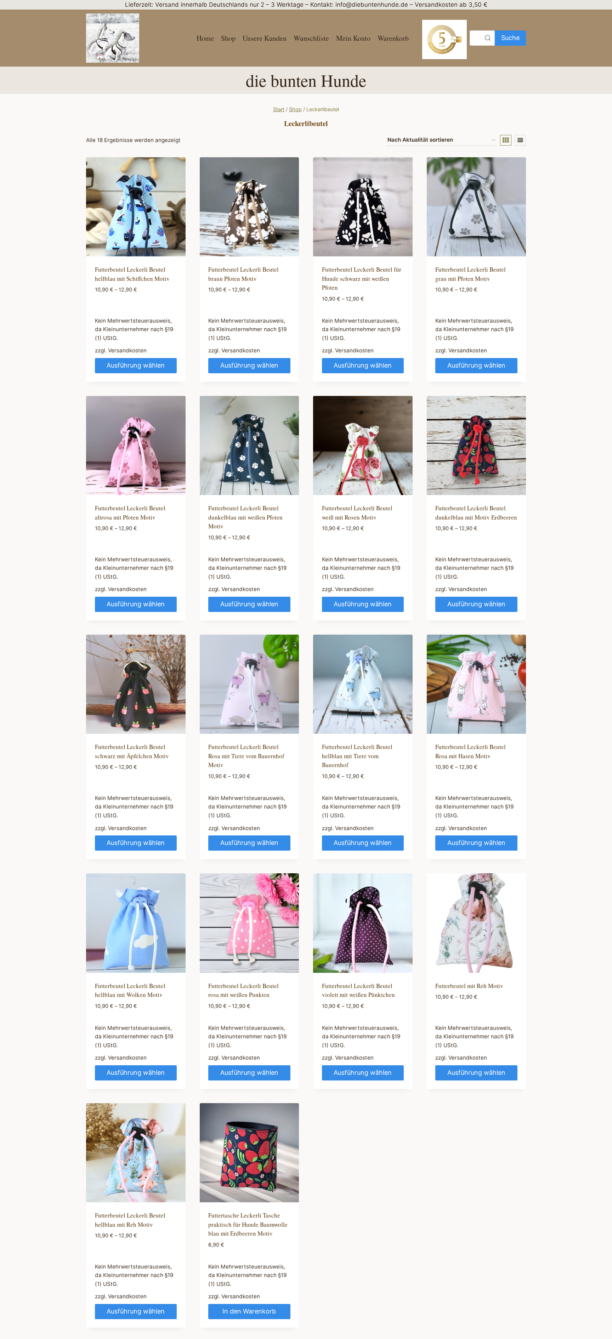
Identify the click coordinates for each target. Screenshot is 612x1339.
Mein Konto (353, 38)
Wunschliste (311, 38)
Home (205, 38)
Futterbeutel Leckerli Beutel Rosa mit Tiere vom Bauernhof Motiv (246, 756)
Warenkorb (393, 38)
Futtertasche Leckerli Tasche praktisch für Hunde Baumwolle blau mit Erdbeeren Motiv (248, 1224)
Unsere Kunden (265, 38)
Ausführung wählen (136, 365)
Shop (228, 38)
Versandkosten (127, 350)
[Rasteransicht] (505, 140)
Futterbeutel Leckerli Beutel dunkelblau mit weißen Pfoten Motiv (245, 517)
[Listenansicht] (520, 140)
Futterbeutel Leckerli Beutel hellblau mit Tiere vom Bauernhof (357, 756)
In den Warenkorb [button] (249, 1311)
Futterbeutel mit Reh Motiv (469, 986)
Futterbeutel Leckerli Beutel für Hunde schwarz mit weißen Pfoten (361, 278)
